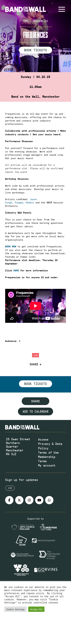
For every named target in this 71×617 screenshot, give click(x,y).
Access (43, 439)
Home (26, 20)
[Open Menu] (62, 9)
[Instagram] (29, 500)
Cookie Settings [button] (15, 609)
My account (46, 465)
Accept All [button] (36, 609)
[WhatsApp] (49, 500)
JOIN (10, 488)
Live (35, 355)
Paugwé (19, 202)
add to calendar (35, 411)
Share (34, 364)
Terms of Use (48, 452)
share (35, 401)
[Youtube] (39, 500)
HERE (16, 270)
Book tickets (35, 383)
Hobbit (30, 202)
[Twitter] (19, 500)
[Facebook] (9, 500)
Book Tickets (35, 50)
